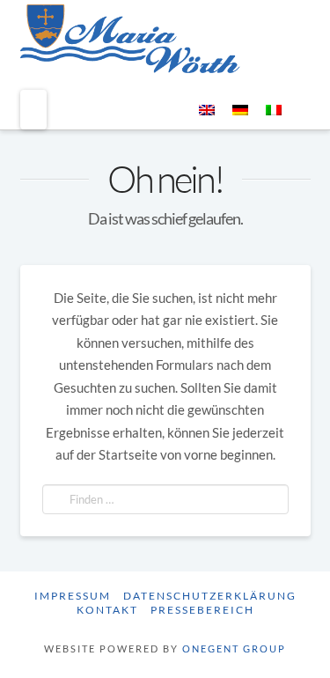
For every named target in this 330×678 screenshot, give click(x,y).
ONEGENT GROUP (234, 648)
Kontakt (107, 609)
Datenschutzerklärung (210, 595)
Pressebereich (202, 609)
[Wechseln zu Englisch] (207, 109)
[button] (33, 110)
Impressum (72, 595)
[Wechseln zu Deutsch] (240, 109)
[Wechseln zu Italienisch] (273, 109)
